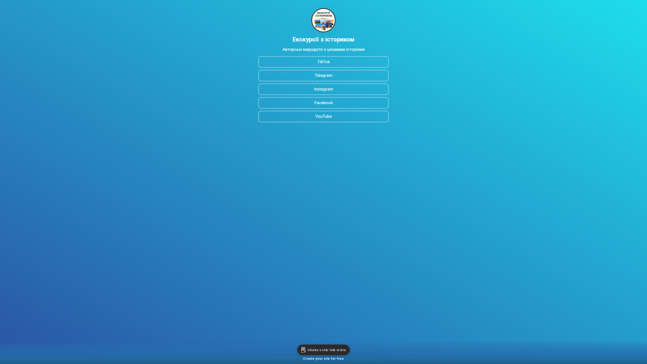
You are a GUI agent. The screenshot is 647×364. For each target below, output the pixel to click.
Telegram (323, 75)
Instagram (323, 89)
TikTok (323, 61)
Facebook (323, 102)
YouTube (323, 116)
